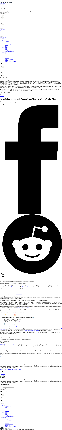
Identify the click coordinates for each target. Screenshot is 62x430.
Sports (3, 40)
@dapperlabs (31, 290)
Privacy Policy (7, 60)
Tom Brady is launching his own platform (31, 330)
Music (6, 48)
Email (1, 12)
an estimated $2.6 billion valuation (12, 286)
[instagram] (4, 377)
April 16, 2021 (19, 294)
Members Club (3, 33)
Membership (2, 3)
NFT (9, 369)
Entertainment (5, 47)
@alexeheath (28, 291)
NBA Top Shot (5, 369)
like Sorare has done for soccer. (23, 307)
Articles (1, 31)
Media (6, 42)
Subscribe (2, 4)
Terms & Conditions (9, 59)
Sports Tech (7, 46)
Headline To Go (8, 53)
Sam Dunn (2, 96)
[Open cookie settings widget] (2, 427)
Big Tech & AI (8, 50)
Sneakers (6, 45)
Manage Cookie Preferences (10, 61)
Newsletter (2, 32)
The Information (25, 286)
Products (4, 52)
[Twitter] (0, 377)
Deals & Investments (9, 41)
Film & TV (7, 49)
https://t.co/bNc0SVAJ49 (35, 291)
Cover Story (2, 29)
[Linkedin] (2, 377)
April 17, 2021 (18, 326)
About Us (7, 58)
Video (1, 30)
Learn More (2, 342)
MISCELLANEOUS (4, 93)
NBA (1, 369)
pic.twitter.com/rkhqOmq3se (10, 323)
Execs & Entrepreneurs (9, 43)
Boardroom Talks (8, 55)
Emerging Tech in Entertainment (16, 369)
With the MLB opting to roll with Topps (7, 344)
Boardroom (4, 57)
